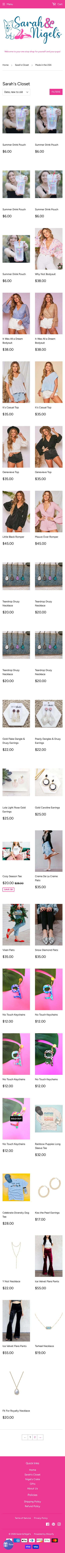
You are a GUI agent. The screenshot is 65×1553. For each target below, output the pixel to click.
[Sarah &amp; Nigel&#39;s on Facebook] (47, 1524)
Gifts (32, 1483)
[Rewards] (8, 1545)
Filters (56, 91)
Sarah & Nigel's (23, 1534)
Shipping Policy (32, 1501)
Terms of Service (23, 1518)
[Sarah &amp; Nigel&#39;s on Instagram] (59, 1524)
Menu (10, 4)
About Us (32, 1488)
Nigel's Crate (32, 1479)
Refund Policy (32, 1506)
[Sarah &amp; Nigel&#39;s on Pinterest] (53, 1524)
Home (5, 65)
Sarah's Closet (22, 65)
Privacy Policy (41, 1518)
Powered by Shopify (44, 1534)
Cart (59, 4)
